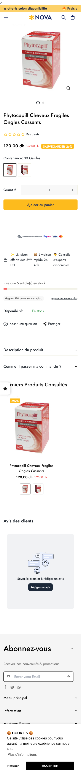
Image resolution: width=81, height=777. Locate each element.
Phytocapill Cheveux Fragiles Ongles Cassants (31, 468)
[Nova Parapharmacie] (40, 17)
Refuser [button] (13, 765)
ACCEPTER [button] (50, 765)
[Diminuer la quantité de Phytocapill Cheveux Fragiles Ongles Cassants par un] (26, 190)
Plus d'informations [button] (22, 754)
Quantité (9, 189)
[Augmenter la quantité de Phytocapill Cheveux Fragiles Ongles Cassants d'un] (72, 190)
